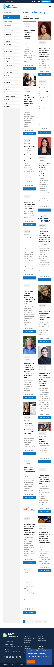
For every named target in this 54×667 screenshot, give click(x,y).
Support (40, 646)
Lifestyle (8, 85)
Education (8, 48)
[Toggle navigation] (49, 7)
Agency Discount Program (30, 638)
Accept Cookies (31, 662)
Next (40, 621)
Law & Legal (8, 82)
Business (8, 37)
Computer (8, 41)
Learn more (44, 656)
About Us (40, 636)
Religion (8, 92)
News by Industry (9, 17)
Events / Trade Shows (11, 55)
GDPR (46, 658)
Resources (27, 646)
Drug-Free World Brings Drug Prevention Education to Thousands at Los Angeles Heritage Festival (28, 244)
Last (45, 621)
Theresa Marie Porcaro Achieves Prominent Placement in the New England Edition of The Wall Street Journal (29, 429)
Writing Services (27, 640)
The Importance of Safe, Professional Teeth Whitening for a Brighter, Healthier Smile (44, 479)
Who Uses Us (41, 638)
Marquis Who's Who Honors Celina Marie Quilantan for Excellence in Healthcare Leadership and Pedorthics (44, 169)
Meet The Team (42, 640)
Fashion (8, 61)
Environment (9, 51)
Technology (8, 106)
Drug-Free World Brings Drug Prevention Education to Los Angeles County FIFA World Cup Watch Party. (29, 297)
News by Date (8, 21)
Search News (7, 25)
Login (38, 1)
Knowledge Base (27, 648)
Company (41, 634)
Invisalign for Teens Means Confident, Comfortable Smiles (29, 469)
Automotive (8, 34)
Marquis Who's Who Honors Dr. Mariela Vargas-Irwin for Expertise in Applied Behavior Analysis (44, 52)
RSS (25, 650)
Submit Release (46, 1)
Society (7, 99)
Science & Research (10, 96)
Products (26, 634)
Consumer (8, 44)
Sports (7, 103)
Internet (7, 79)
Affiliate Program (27, 642)
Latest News (7, 12)
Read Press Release (29, 68)
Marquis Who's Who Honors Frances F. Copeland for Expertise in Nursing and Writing (44, 315)
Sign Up (33, 1)
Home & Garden (9, 72)
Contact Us (41, 648)
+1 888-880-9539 (9, 1)
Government (9, 65)
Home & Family (9, 68)
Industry (8, 75)
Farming (8, 58)
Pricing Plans (27, 636)
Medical (7, 89)
